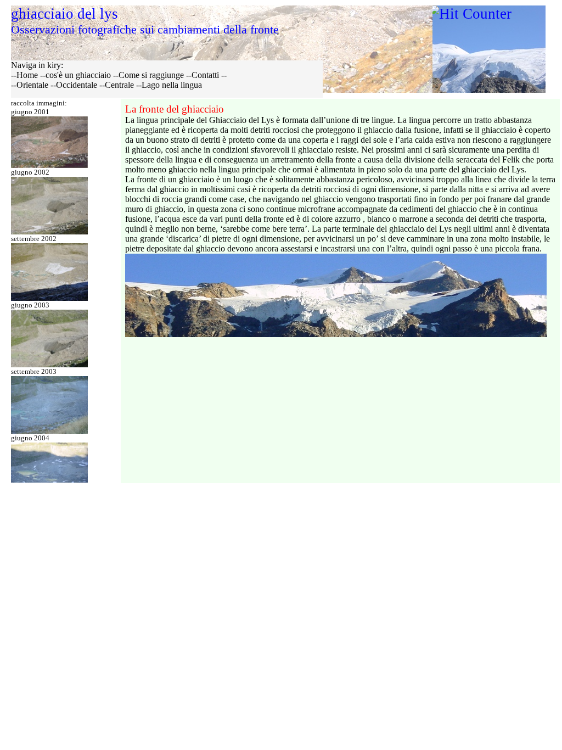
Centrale (119, 84)
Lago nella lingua (172, 84)
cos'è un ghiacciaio (78, 75)
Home (27, 75)
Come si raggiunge (151, 75)
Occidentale (76, 84)
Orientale (32, 84)
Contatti (205, 75)
